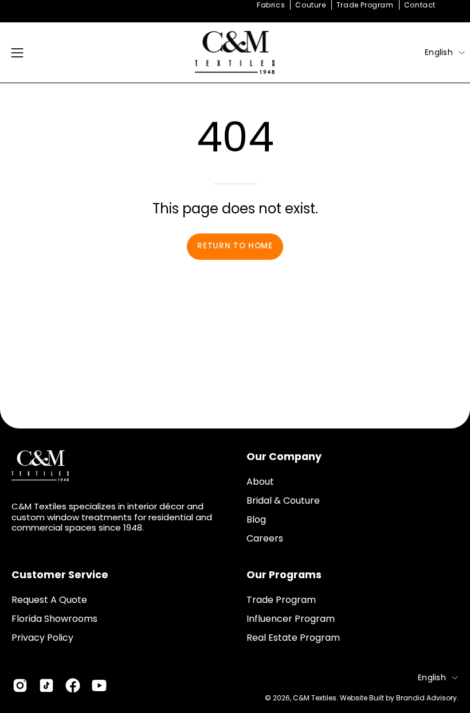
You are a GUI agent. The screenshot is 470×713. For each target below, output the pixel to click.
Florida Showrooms (54, 618)
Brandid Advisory (426, 698)
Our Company (284, 456)
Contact (420, 5)
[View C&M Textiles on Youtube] (99, 685)
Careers (264, 538)
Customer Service (59, 574)
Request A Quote (49, 599)
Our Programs (284, 574)
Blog (256, 519)
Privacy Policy (42, 637)
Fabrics (271, 5)
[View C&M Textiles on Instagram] (20, 685)
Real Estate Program (293, 637)
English (439, 52)
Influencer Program (290, 618)
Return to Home (235, 245)
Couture (310, 5)
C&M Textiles (314, 698)
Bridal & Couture (283, 500)
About (260, 481)
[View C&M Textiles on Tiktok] (46, 685)
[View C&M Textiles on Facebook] (72, 685)
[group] (235, 5)
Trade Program (365, 5)
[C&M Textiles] (235, 52)
